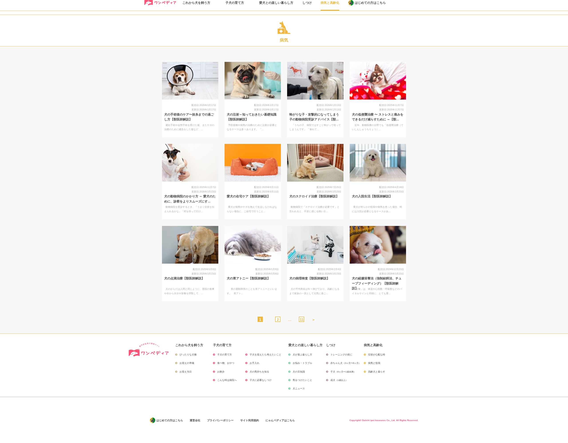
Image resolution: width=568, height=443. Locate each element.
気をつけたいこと (302, 380)
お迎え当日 (185, 371)
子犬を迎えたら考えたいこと (265, 354)
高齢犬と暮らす (376, 371)
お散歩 (221, 371)
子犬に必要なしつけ (261, 380)
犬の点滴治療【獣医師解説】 (184, 278)
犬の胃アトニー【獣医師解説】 (248, 278)
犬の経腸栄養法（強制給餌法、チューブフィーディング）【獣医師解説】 (377, 283)
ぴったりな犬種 (188, 354)
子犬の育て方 (224, 354)
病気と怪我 (374, 363)
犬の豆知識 (299, 371)
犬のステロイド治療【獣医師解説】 (314, 196)
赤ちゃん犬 (345, 363)
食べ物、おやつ (225, 363)
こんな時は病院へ (227, 380)
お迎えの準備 (186, 363)
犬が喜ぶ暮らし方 (302, 354)
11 (302, 319)
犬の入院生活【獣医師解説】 (372, 196)
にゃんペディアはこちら (280, 420)
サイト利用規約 (249, 420)
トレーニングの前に (341, 354)
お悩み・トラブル (302, 363)
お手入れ (254, 363)
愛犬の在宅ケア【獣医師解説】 (248, 196)
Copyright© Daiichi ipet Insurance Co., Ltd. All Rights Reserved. (383, 420)
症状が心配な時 (376, 354)
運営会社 (195, 420)
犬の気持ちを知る (259, 371)
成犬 (339, 380)
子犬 (343, 371)
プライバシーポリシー (220, 420)
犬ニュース (299, 388)
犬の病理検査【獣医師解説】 (309, 278)
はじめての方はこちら (169, 420)
